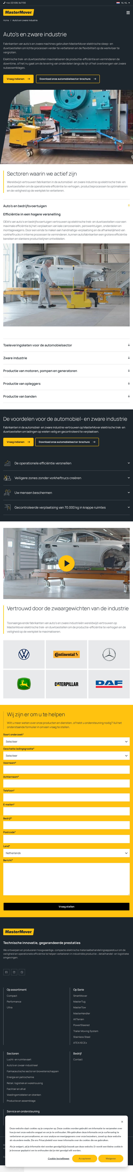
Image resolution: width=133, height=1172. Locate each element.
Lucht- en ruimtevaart (19, 1059)
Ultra (9, 1007)
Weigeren (111, 1158)
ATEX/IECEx (80, 1042)
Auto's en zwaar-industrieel (22, 1065)
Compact (12, 995)
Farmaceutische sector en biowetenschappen (33, 1071)
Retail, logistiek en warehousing (25, 1083)
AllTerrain (78, 1019)
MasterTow (79, 1007)
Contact (78, 1059)
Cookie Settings (12, 1168)
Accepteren (85, 1158)
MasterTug (79, 1001)
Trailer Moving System (85, 1031)
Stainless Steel (81, 1037)
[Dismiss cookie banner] (122, 1122)
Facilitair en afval (16, 1089)
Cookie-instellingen (58, 1158)
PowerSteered (81, 1025)
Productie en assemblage (21, 1100)
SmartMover (80, 995)
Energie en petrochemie (20, 1077)
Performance (14, 1001)
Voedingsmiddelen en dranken (24, 1094)
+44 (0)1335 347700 (16, 3)
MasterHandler (81, 1013)
